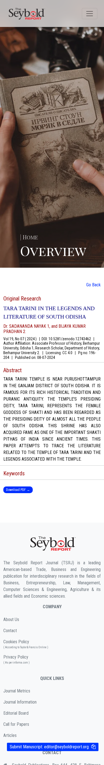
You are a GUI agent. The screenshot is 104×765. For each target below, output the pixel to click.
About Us (11, 619)
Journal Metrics (16, 691)
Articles (10, 735)
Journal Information (20, 702)
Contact (10, 630)
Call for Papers (16, 724)
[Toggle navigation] (89, 13)
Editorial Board (16, 713)
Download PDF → (18, 490)
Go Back (93, 284)
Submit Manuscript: (49, 746)
